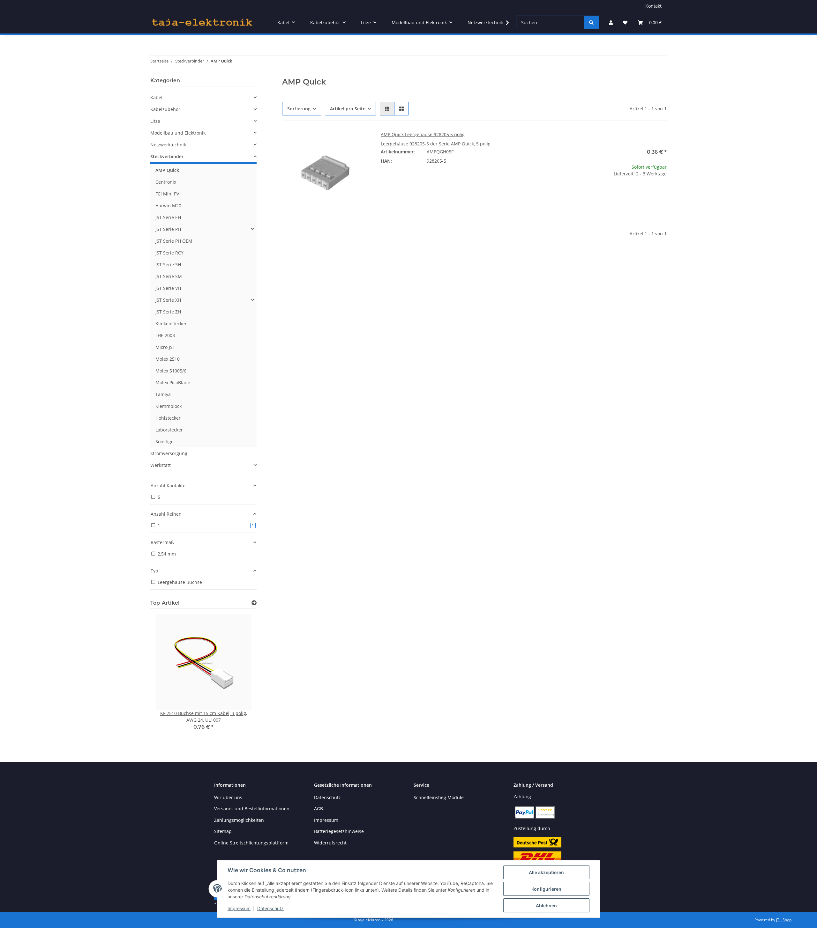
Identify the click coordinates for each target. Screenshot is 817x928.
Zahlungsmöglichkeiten (239, 820)
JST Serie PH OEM (173, 241)
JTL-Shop (783, 920)
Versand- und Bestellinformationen (251, 809)
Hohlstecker (168, 418)
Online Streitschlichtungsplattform (251, 843)
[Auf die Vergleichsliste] (343, 142)
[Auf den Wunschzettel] (360, 142)
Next (241, 677)
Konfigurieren (546, 889)
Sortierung (299, 109)
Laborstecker (169, 430)
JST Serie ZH (168, 312)
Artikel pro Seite (347, 109)
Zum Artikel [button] (622, 194)
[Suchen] (591, 22)
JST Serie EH (168, 217)
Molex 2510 (167, 359)
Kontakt (653, 6)
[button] (611, 22)
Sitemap (223, 831)
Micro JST (165, 347)
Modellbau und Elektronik (178, 133)
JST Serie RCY (169, 253)
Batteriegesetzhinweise (339, 831)
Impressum (239, 908)
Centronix (165, 182)
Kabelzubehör (165, 109)
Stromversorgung (168, 453)
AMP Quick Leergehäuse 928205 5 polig (423, 134)
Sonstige (164, 441)
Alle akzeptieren (546, 872)
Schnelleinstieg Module (439, 797)
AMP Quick (167, 170)
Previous (166, 677)
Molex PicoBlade (172, 382)
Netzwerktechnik (168, 145)
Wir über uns (228, 797)
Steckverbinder (167, 156)
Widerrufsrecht (330, 843)
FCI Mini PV (167, 194)
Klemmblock (168, 406)
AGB (318, 809)
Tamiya (163, 394)
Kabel (156, 97)
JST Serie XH (168, 300)
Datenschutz (270, 908)
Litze (155, 121)
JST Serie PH (168, 229)
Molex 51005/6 (170, 371)
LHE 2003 (165, 335)
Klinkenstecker (171, 323)
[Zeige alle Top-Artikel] (254, 603)
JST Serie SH (168, 264)
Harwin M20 (168, 206)
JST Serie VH (168, 288)
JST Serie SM (168, 276)
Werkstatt (160, 465)
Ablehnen (546, 905)
